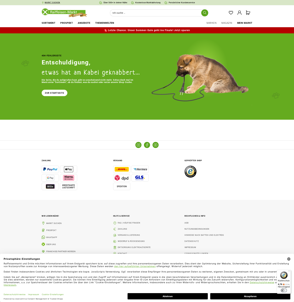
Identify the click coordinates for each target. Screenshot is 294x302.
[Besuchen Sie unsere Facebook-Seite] (147, 145)
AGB (186, 223)
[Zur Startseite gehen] (67, 12)
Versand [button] (117, 160)
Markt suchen (54, 223)
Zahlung (122, 229)
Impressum (190, 247)
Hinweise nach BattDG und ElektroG (204, 235)
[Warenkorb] (248, 13)
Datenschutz (192, 241)
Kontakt (122, 253)
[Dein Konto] (239, 13)
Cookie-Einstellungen (196, 253)
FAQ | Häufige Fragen (129, 223)
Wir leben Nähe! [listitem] (50, 216)
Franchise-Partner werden (61, 251)
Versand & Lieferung (129, 235)
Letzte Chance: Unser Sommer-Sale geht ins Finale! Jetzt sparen (149, 30)
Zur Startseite (54, 93)
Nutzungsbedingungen (197, 229)
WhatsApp (51, 237)
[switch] (284, 290)
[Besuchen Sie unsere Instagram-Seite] (138, 145)
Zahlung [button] (46, 160)
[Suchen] (204, 12)
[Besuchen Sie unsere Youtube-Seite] (156, 145)
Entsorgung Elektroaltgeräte (134, 247)
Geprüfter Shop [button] (193, 160)
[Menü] (289, 272)
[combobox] (158, 12)
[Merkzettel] (231, 13)
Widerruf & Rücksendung (131, 241)
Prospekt (51, 230)
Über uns (51, 244)
